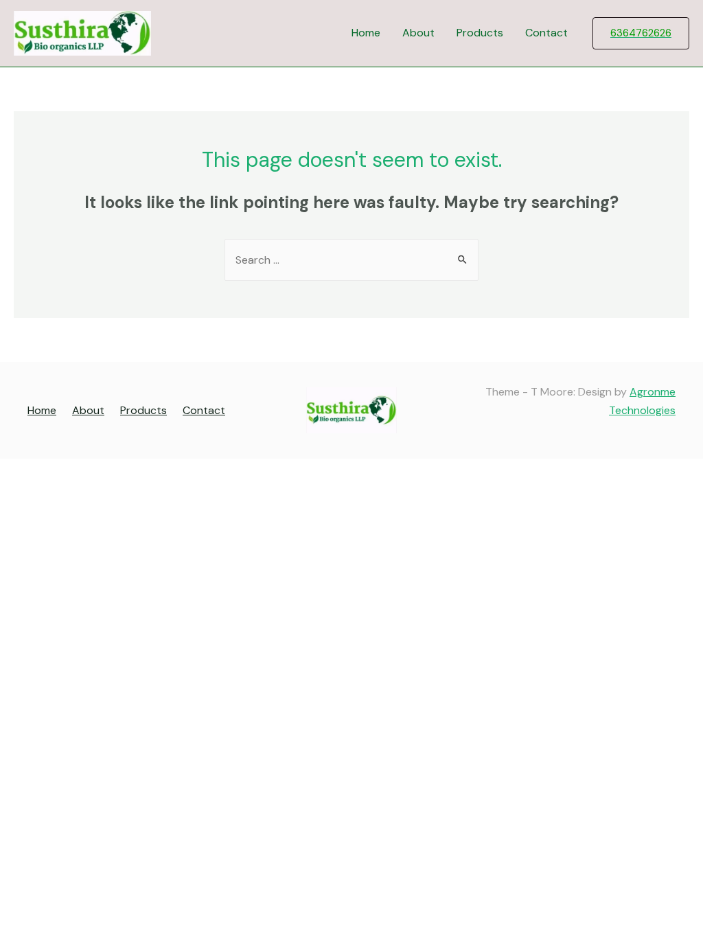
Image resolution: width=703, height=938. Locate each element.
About (418, 32)
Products (480, 32)
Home (366, 32)
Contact (546, 32)
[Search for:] (351, 260)
